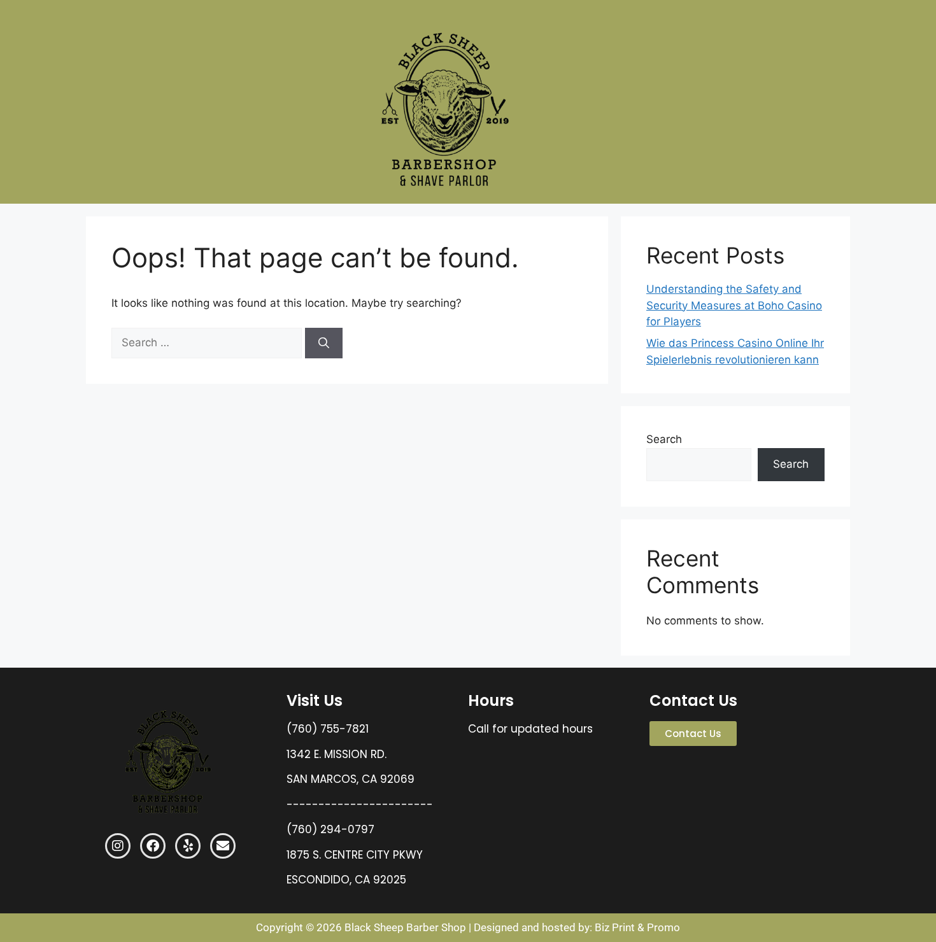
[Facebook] (153, 846)
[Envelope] (223, 846)
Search (664, 439)
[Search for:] (208, 342)
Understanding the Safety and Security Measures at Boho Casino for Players (734, 305)
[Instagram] (118, 846)
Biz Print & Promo (637, 927)
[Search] (324, 343)
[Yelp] (188, 846)
